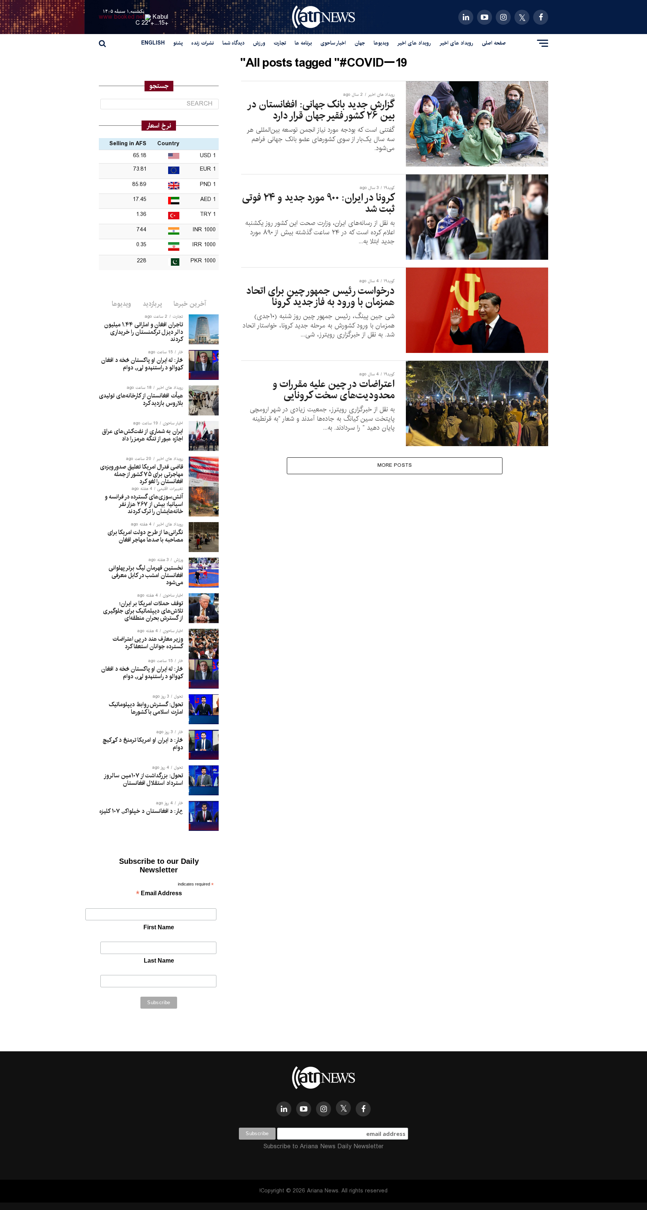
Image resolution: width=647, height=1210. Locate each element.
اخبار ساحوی (333, 43)
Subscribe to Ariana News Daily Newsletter (323, 1147)
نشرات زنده (202, 43)
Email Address (159, 894)
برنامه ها (303, 43)
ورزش (259, 43)
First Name (158, 927)
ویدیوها (381, 43)
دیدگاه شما (233, 43)
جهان (360, 43)
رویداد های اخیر (456, 43)
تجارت (280, 43)
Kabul (160, 17)
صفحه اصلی (494, 43)
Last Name (159, 960)
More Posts (394, 465)
